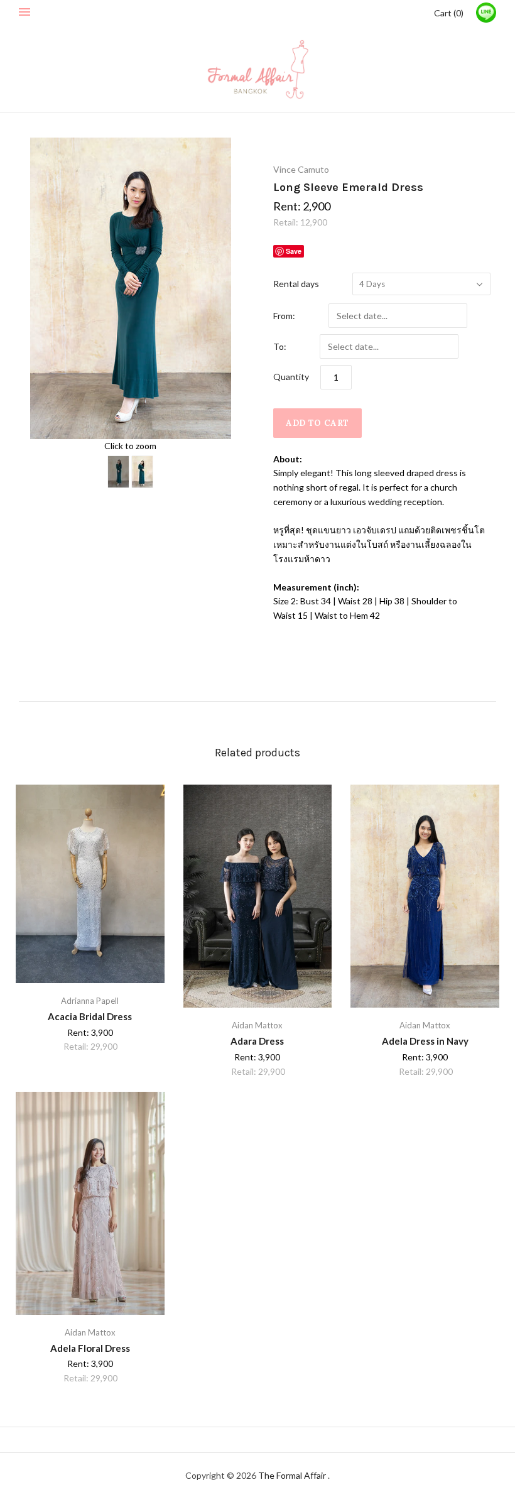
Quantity (291, 376)
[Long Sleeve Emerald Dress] (118, 471)
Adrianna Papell (90, 1001)
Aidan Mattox (257, 1025)
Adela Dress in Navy (425, 1041)
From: (284, 315)
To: (279, 346)
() (449, 13)
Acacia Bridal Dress (90, 1016)
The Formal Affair (293, 1475)
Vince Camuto (301, 169)
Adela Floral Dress (90, 1348)
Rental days (296, 283)
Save (293, 251)
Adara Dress (257, 1041)
